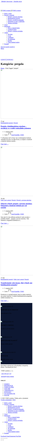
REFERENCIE (8, 385)
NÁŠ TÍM (7, 389)
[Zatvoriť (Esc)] (1, 438)
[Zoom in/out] (6, 438)
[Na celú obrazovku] (5, 438)
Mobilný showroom (6, 1)
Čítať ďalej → (5, 144)
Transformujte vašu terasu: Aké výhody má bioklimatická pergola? (16, 284)
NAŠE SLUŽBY (9, 387)
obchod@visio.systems (7, 376)
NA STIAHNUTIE (9, 393)
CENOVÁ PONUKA (7, 59)
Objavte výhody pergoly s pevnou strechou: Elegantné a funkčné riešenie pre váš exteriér (16, 205)
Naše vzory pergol (6, 200)
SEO (14, 400)
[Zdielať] (3, 438)
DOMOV (7, 384)
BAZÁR (6, 395)
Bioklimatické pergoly (7, 123)
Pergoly (16, 123)
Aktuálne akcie (17, 1)
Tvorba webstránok (6, 400)
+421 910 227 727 (6, 373)
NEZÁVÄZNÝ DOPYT (8, 47)
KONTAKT (7, 392)
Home (2, 68)
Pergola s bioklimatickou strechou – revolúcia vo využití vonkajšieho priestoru (16, 127)
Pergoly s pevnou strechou (24, 200)
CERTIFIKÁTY (9, 390)
